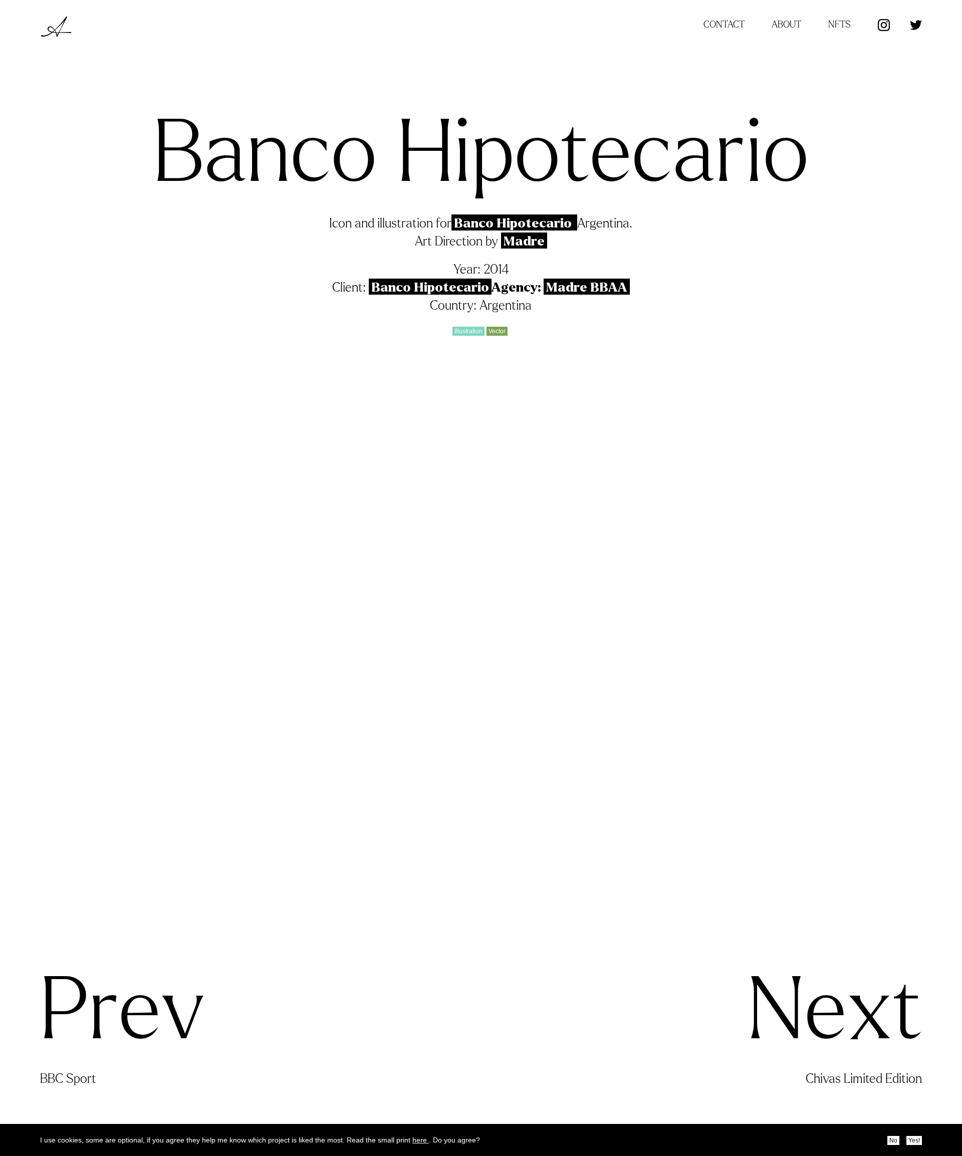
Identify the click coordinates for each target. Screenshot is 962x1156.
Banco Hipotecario (514, 223)
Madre (524, 241)
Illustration (468, 331)
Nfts (839, 25)
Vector (497, 331)
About (786, 25)
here (420, 1140)
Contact (724, 25)
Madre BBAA (586, 287)
